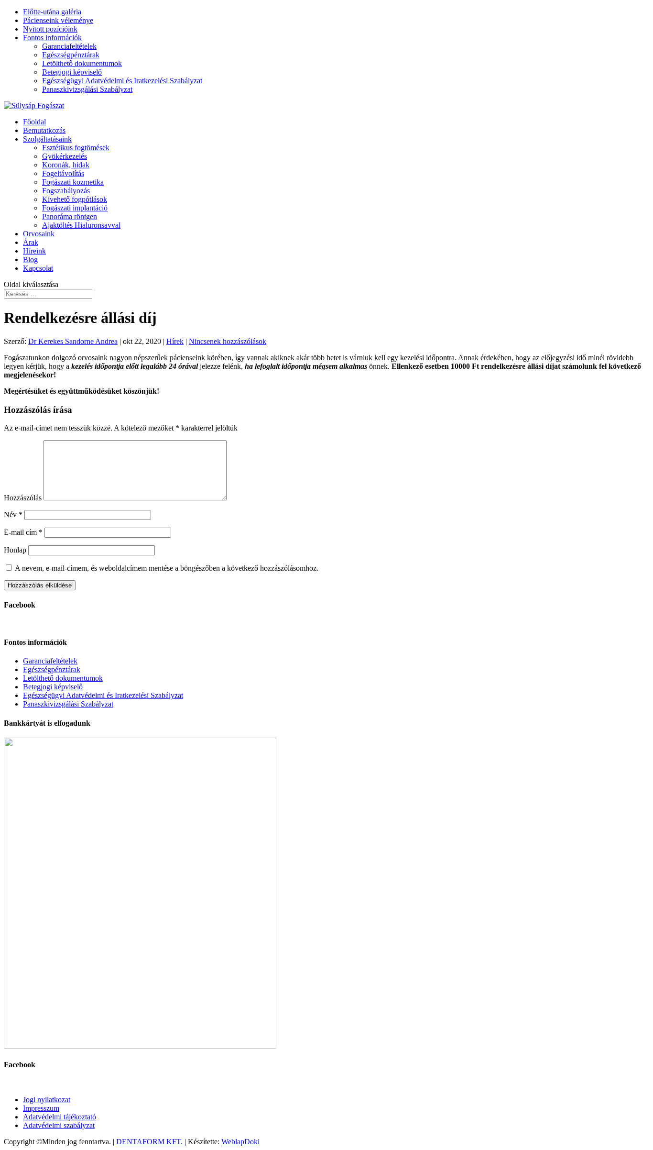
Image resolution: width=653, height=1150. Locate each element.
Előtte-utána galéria (52, 12)
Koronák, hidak (65, 165)
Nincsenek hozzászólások (227, 341)
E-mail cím (23, 532)
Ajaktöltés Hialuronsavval (81, 225)
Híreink (34, 251)
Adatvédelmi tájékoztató (59, 1117)
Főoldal (34, 122)
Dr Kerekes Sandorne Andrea (73, 341)
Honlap (15, 550)
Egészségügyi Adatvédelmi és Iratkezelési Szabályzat (122, 81)
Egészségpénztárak (70, 55)
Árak (30, 242)
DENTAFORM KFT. (150, 1142)
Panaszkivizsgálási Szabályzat (87, 89)
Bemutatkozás (44, 130)
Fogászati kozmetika (73, 182)
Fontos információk (52, 37)
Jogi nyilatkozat (46, 1099)
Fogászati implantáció (75, 208)
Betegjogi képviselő (72, 72)
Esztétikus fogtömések (75, 148)
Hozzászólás (23, 498)
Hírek (175, 341)
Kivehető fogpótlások (74, 199)
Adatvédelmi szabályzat (59, 1125)
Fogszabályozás (66, 191)
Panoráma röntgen (69, 216)
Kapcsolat (38, 268)
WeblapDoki (240, 1142)
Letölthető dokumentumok (82, 63)
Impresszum (41, 1108)
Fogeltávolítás (63, 173)
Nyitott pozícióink (50, 29)
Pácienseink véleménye (58, 20)
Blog (30, 259)
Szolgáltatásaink (47, 139)
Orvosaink (38, 234)
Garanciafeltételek (69, 46)
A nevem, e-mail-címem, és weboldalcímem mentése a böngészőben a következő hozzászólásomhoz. (166, 568)
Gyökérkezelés (64, 156)
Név (13, 514)
